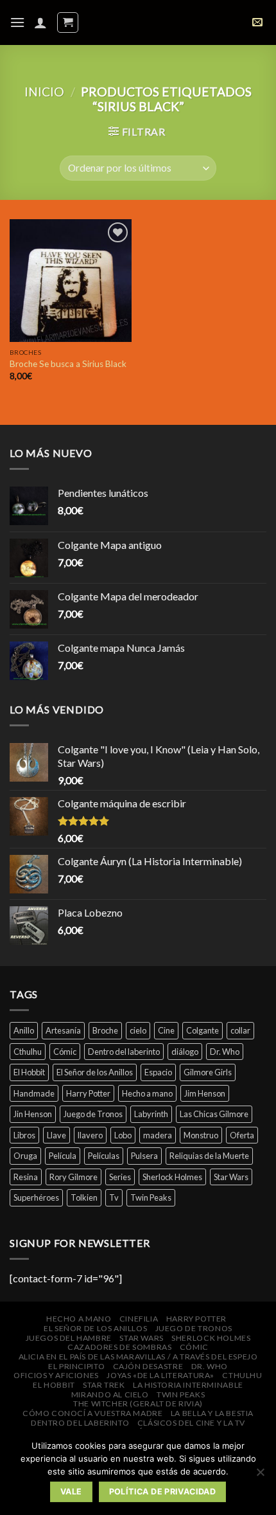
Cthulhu (27, 1051)
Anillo (23, 1030)
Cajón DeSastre (148, 1366)
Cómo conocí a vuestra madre (92, 1413)
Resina (25, 1177)
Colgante (202, 1030)
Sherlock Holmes (172, 1177)
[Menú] (17, 22)
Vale (71, 1491)
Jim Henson (204, 1093)
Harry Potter (88, 1093)
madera (157, 1135)
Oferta (242, 1135)
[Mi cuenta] (40, 22)
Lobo (123, 1135)
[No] (260, 1476)
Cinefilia (139, 1318)
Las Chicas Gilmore (214, 1114)
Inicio (44, 91)
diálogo (184, 1051)
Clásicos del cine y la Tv (191, 1423)
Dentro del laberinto (124, 1051)
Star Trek (104, 1385)
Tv (114, 1197)
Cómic (64, 1051)
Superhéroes (36, 1197)
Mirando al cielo (110, 1394)
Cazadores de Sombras (119, 1347)
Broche (105, 1030)
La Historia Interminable (188, 1385)
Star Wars (231, 1177)
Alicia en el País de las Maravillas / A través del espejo (138, 1356)
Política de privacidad (162, 1491)
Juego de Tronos (93, 1114)
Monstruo (201, 1135)
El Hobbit (29, 1072)
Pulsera (144, 1156)
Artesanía (63, 1030)
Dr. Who (224, 1051)
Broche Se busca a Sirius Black (68, 364)
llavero (90, 1135)
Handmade (34, 1093)
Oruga (25, 1156)
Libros (24, 1135)
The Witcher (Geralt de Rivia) (138, 1403)
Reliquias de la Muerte (209, 1156)
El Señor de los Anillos (94, 1072)
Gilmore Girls (208, 1072)
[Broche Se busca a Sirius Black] (71, 280)
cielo (138, 1030)
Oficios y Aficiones (56, 1375)
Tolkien (84, 1197)
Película (62, 1156)
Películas (103, 1156)
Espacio (158, 1072)
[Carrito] (67, 22)
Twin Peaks (150, 1197)
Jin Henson (32, 1114)
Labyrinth (151, 1114)
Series (120, 1177)
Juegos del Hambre (69, 1338)
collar (240, 1030)
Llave (56, 1135)
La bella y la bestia (212, 1413)
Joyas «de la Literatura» (160, 1375)
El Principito (76, 1366)
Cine (166, 1030)
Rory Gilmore (73, 1177)
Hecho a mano (147, 1093)
